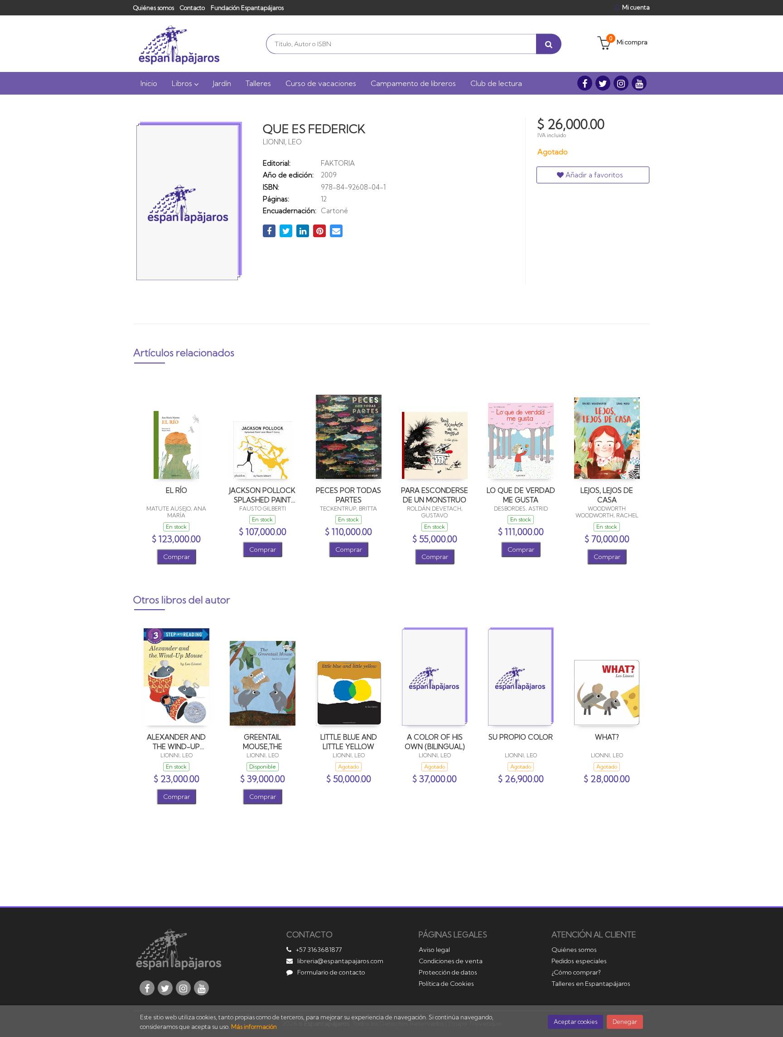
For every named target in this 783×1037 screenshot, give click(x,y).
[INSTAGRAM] (621, 83)
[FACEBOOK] (584, 83)
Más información (254, 1026)
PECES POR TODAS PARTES (348, 495)
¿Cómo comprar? (576, 972)
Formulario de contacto (331, 972)
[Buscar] (548, 43)
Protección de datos (448, 972)
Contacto (192, 7)
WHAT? (607, 737)
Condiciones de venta (451, 961)
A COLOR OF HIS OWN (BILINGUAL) (435, 741)
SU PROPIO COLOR (520, 737)
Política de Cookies (446, 984)
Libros (183, 83)
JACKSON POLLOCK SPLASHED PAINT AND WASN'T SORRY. (262, 495)
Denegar (625, 1021)
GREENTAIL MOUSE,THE (262, 741)
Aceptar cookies (575, 1021)
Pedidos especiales (579, 961)
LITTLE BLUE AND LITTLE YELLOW (348, 741)
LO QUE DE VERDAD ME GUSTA (521, 495)
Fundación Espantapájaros (247, 7)
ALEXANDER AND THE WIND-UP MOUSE (176, 741)
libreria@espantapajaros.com (340, 961)
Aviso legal (434, 950)
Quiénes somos (153, 7)
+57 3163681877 (319, 950)
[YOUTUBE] (639, 83)
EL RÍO (176, 490)
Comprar (176, 557)
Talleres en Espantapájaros (590, 984)
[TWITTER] (602, 83)
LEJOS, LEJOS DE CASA (606, 495)
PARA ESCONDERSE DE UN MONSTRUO (434, 495)
